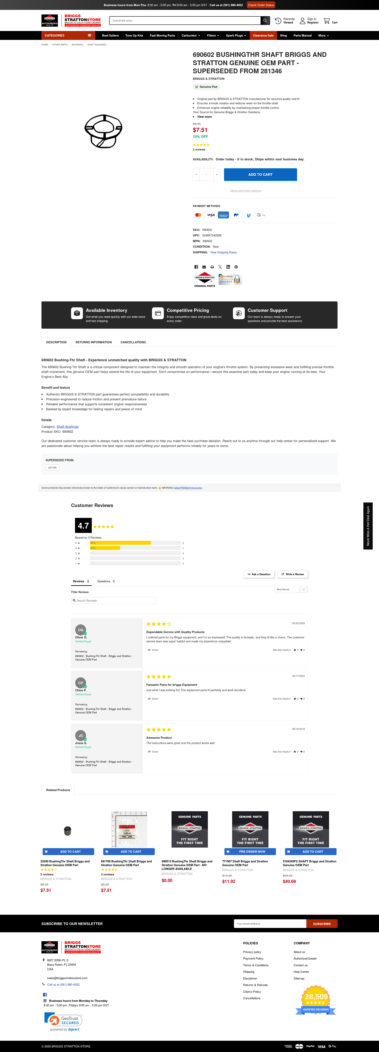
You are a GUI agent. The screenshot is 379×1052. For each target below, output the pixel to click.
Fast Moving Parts (162, 35)
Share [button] (154, 649)
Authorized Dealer (305, 958)
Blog (283, 35)
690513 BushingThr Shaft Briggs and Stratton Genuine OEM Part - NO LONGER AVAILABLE (187, 865)
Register (313, 22)
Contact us (301, 965)
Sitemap (299, 978)
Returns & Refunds (255, 985)
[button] (296, 649)
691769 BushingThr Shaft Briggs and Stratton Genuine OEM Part (126, 863)
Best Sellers (110, 35)
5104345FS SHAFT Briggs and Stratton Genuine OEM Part (309, 863)
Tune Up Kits (134, 35)
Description (56, 342)
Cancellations (133, 342)
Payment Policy (253, 958)
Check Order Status (261, 5)
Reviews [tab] (78, 581)
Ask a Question (261, 574)
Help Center (301, 971)
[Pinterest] (236, 266)
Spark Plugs (234, 35)
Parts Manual (303, 35)
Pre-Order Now (252, 851)
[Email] (204, 266)
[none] (101, 128)
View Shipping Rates (223, 252)
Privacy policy (252, 952)
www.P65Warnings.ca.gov (188, 487)
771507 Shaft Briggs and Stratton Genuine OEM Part (245, 863)
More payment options (246, 190)
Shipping (248, 971)
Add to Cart (70, 851)
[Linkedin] (228, 266)
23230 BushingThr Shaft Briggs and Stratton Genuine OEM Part (65, 863)
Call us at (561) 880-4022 (226, 5)
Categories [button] (54, 35)
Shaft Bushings (68, 426)
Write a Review (295, 574)
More (322, 35)
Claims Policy (252, 991)
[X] (220, 266)
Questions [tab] (104, 581)
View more (204, 116)
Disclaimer (250, 978)
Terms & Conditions (256, 965)
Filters (211, 35)
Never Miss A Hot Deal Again (368, 526)
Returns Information (94, 342)
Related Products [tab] (58, 790)
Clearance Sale (263, 35)
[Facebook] (196, 266)
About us (299, 952)
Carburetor (189, 35)
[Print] (212, 266)
